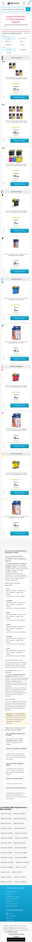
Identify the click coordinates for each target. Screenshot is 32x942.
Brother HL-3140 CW (6, 877)
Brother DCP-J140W (18, 823)
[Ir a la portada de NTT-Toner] (13, 3)
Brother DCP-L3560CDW (21, 838)
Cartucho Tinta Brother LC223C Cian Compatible (16, 298)
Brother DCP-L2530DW (7, 833)
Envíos (9, 894)
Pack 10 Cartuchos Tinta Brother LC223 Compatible (16, 78)
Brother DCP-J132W (6, 823)
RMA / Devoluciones (13, 899)
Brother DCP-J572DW (19, 828)
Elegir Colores (19, 97)
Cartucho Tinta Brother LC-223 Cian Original (16, 342)
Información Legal (12, 891)
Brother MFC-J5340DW (20, 847)
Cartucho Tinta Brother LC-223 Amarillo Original (16, 516)
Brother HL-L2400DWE (20, 882)
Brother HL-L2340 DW (19, 877)
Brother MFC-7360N (6, 843)
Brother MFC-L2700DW (21, 852)
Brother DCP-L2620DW (7, 838)
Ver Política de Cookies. (11, 931)
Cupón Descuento (12, 903)
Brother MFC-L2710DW (7, 857)
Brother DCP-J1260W (6, 818)
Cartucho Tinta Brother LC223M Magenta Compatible (16, 386)
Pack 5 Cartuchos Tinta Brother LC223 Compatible (16, 164)
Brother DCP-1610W (6, 813)
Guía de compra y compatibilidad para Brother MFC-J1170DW (16, 551)
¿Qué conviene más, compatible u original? (15, 764)
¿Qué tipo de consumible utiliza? (14, 778)
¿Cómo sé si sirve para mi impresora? (16, 788)
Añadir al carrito (19, 184)
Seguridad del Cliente (13, 896)
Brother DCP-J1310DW (19, 818)
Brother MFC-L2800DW (21, 857)
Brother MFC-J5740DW (6, 852)
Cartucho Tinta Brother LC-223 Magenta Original (16, 429)
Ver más (4, 26)
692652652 (13, 916)
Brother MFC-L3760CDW (7, 867)
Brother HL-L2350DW (6, 882)
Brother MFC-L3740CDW (7, 862)
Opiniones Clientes (12, 906)
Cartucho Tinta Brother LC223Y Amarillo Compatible (16, 473)
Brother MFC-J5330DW (6, 847)
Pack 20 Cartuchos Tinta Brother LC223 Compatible (16, 121)
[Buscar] (28, 9)
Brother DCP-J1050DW (19, 813)
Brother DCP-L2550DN (21, 833)
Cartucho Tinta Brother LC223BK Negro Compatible (16, 211)
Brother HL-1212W (20, 867)
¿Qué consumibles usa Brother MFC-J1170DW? (15, 734)
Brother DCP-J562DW (6, 828)
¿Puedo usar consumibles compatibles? (16, 748)
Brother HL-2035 (5, 872)
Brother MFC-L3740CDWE (22, 862)
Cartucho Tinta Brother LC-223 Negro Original (16, 254)
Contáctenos (11, 901)
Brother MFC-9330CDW (20, 843)
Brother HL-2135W (16, 872)
